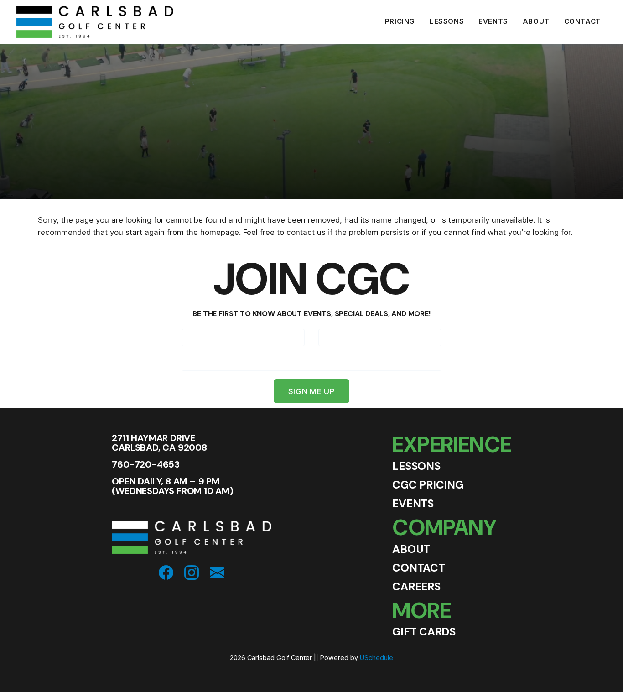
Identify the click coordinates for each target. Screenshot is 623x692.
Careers (416, 586)
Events (493, 21)
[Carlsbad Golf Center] (91, 21)
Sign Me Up (311, 391)
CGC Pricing (427, 485)
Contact (582, 21)
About (536, 21)
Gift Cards (424, 631)
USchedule (376, 657)
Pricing (400, 21)
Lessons (447, 21)
